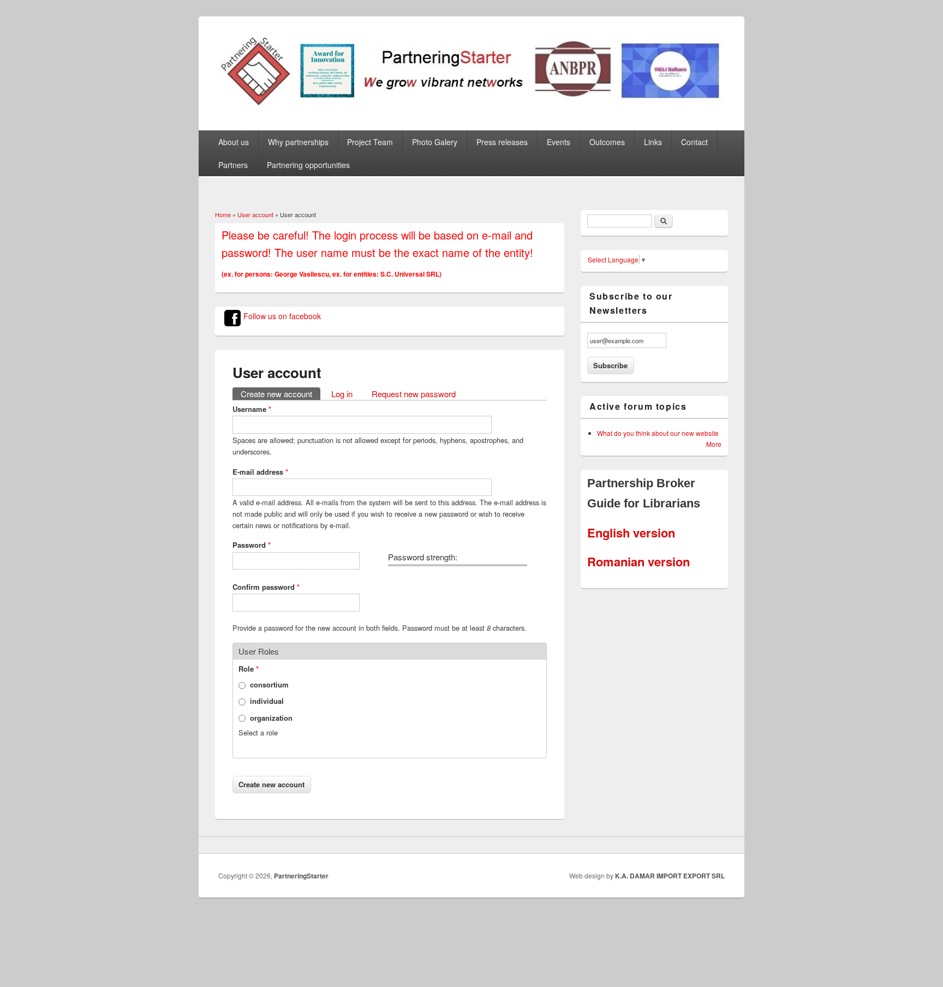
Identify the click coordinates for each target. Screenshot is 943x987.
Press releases (502, 141)
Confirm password (266, 587)
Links (653, 141)
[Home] (471, 103)
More (713, 443)
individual (267, 701)
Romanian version (638, 561)
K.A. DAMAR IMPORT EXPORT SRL (670, 876)
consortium (269, 684)
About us (233, 141)
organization (271, 718)
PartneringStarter (301, 876)
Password (251, 545)
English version (631, 532)
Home (223, 214)
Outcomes (607, 141)
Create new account (280, 393)
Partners (233, 164)
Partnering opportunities (308, 164)
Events (558, 141)
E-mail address (260, 471)
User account (255, 214)
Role (248, 668)
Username (251, 409)
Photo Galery (434, 141)
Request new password (414, 393)
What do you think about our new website (658, 433)
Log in (342, 393)
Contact (694, 141)
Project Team (370, 141)
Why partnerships (298, 141)
